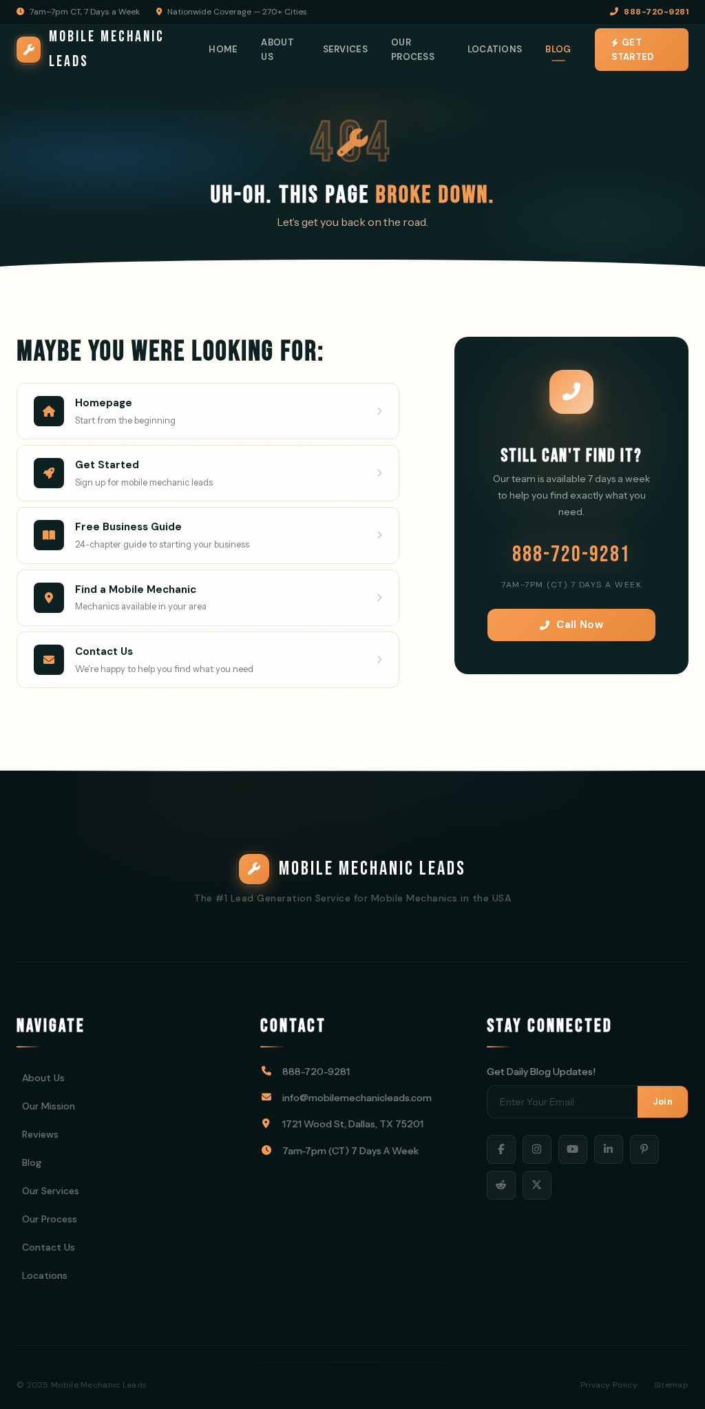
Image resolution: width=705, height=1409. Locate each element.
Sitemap (671, 1384)
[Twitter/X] (537, 1185)
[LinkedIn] (608, 1149)
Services (345, 49)
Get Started (632, 49)
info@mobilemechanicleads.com (357, 1098)
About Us (277, 49)
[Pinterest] (644, 1149)
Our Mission (48, 1106)
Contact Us (48, 1247)
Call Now (579, 625)
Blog (558, 49)
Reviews (40, 1134)
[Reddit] (501, 1185)
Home (223, 49)
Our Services (50, 1190)
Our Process (412, 49)
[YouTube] (572, 1149)
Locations (495, 49)
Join (663, 1101)
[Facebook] (501, 1149)
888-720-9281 (656, 11)
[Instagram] (537, 1149)
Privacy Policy (609, 1384)
